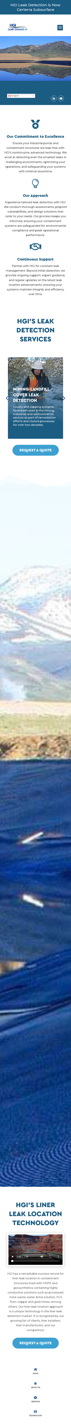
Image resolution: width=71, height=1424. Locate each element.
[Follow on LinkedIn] (54, 98)
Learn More (35, 433)
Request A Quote (35, 450)
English (15, 95)
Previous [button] (7, 398)
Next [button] (63, 398)
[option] (35, 397)
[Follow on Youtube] (61, 98)
